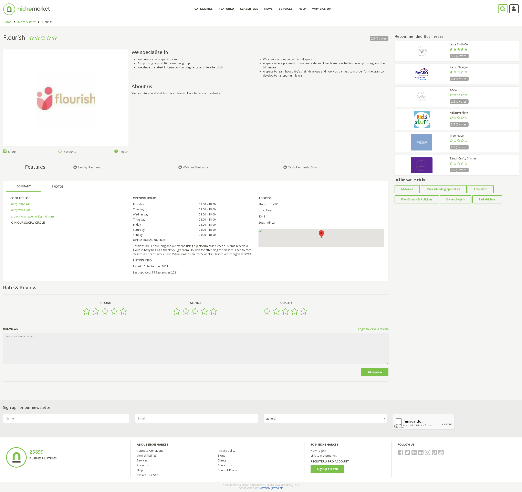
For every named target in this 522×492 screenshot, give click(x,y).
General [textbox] (271, 419)
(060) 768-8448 (20, 204)
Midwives (407, 189)
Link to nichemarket (324, 455)
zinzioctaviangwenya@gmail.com (32, 216)
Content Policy (227, 470)
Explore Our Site (147, 475)
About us (143, 465)
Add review (374, 372)
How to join (318, 450)
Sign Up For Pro (327, 469)
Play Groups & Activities (416, 199)
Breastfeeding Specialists (443, 189)
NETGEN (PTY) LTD (271, 488)
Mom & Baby (27, 22)
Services (142, 460)
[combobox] (325, 418)
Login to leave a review (373, 329)
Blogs (221, 455)
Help (140, 470)
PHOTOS (58, 186)
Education (480, 189)
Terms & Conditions (150, 450)
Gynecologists (455, 199)
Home (7, 22)
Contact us (225, 465)
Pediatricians (487, 199)
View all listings (146, 455)
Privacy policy (226, 450)
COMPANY (24, 186)
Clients (222, 460)
